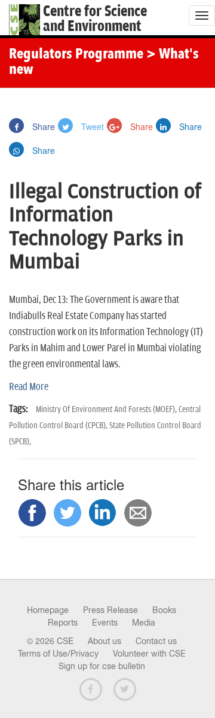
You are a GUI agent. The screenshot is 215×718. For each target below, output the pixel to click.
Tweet (91, 126)
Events (105, 622)
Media (143, 622)
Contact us (156, 641)
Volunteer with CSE (149, 653)
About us (104, 641)
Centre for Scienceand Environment (95, 19)
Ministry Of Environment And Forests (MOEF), (107, 409)
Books (164, 610)
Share (42, 126)
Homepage (48, 610)
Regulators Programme (76, 55)
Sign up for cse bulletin (102, 666)
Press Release (110, 610)
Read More (28, 387)
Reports (63, 622)
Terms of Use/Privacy (58, 653)
